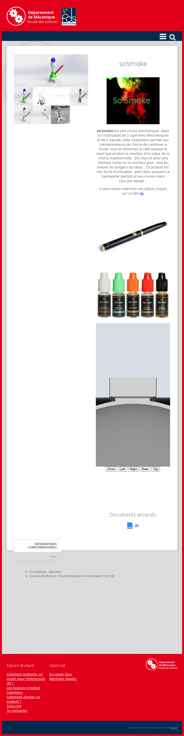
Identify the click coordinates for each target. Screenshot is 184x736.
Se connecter (17, 710)
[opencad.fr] (41, 24)
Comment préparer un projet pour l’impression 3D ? (26, 679)
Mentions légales (63, 678)
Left (122, 469)
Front (111, 469)
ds (142, 193)
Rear (145, 469)
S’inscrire (14, 706)
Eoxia (174, 727)
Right (133, 469)
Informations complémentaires (42, 545)
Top (155, 469)
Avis (53, 556)
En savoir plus (60, 674)
